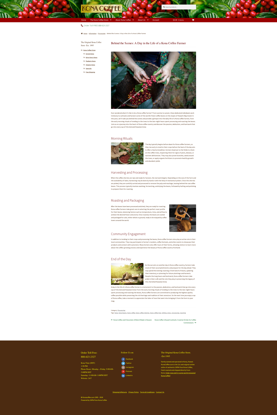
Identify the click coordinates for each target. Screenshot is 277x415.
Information (92, 33)
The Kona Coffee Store (99, 20)
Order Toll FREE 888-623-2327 (96, 25)
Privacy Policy (133, 392)
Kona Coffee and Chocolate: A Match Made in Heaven (132, 320)
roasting (183, 313)
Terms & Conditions (147, 392)
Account (156, 20)
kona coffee (131, 313)
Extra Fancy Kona (91, 57)
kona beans (123, 313)
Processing (101, 33)
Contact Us (160, 392)
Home (83, 20)
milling (164, 313)
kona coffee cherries (142, 313)
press (169, 313)
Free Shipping (90, 72)
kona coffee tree (155, 313)
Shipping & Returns (120, 392)
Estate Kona (90, 54)
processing (175, 313)
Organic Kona (90, 65)
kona (116, 313)
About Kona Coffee (123, 20)
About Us (141, 20)
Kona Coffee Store (89, 50)
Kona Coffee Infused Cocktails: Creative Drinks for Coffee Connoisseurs (175, 321)
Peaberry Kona (91, 61)
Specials (89, 68)
